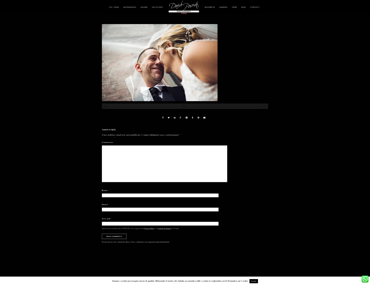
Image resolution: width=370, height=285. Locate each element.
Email (106, 204)
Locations (157, 7)
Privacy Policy (149, 228)
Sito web (106, 219)
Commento (108, 142)
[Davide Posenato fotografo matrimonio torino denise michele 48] (160, 100)
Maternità (210, 7)
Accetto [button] (253, 281)
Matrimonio (130, 7)
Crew (234, 7)
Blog (243, 7)
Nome (106, 190)
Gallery (144, 7)
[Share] (163, 117)
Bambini (224, 7)
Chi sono (114, 7)
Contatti (255, 7)
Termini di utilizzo (164, 228)
